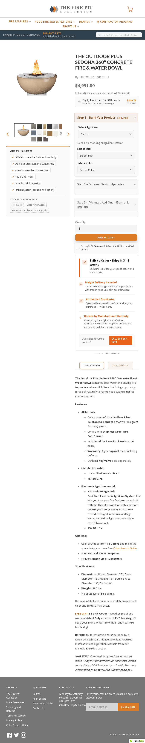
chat (101, 103)
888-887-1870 (52, 33)
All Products (39, 698)
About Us (70, 26)
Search (36, 694)
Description (92, 365)
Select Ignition (88, 127)
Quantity (80, 222)
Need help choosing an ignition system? (100, 143)
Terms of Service (16, 715)
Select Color (84, 163)
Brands (85, 21)
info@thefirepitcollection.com (59, 36)
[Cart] (130, 9)
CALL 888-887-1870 (120, 340)
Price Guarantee (15, 702)
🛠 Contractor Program (115, 21)
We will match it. (122, 92)
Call (94, 103)
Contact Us (39, 708)
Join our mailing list (98, 687)
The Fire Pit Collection (128, 734)
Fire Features (19, 21)
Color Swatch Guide (125, 548)
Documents (120, 365)
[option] (22, 130)
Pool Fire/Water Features (54, 21)
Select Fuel (84, 148)
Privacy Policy (14, 720)
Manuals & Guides (43, 703)
